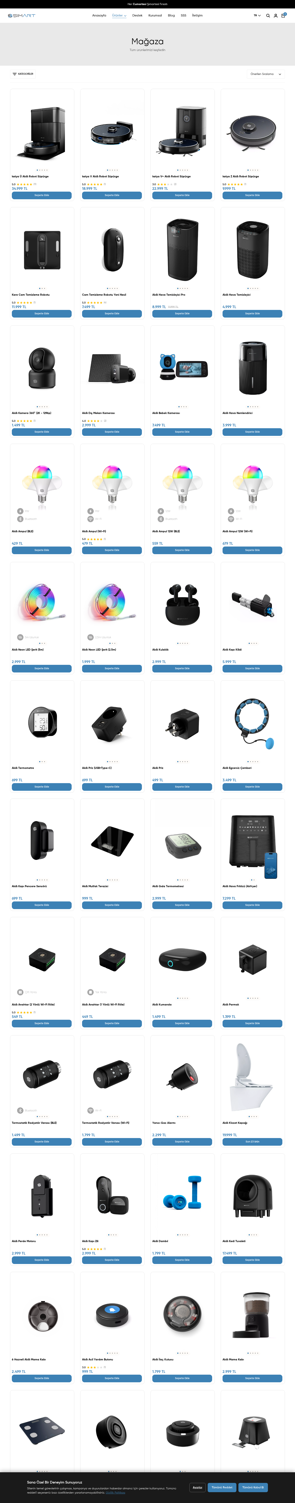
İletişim (197, 15)
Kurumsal (155, 15)
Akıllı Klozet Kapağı (235, 1123)
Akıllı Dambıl (160, 1241)
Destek (137, 15)
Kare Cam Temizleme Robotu (31, 294)
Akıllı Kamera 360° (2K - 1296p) (31, 413)
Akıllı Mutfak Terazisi (95, 886)
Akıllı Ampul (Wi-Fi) (94, 531)
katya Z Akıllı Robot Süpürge (241, 176)
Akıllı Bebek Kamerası (166, 413)
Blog (171, 15)
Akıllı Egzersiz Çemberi (237, 768)
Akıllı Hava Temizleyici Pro (168, 294)
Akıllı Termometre (23, 768)
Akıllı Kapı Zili (90, 1241)
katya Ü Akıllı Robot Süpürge (30, 176)
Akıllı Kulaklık (160, 649)
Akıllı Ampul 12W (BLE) (166, 531)
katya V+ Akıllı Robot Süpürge (171, 176)
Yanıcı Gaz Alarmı (163, 1123)
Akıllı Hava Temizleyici (236, 294)
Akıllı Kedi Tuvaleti (234, 1241)
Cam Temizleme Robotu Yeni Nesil (104, 294)
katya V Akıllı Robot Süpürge (100, 176)
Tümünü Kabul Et (253, 1487)
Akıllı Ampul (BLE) (22, 531)
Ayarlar (197, 1487)
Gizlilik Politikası (115, 1492)
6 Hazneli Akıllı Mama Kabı (29, 1359)
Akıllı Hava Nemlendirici (237, 413)
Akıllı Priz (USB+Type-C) (97, 768)
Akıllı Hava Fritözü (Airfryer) (240, 886)
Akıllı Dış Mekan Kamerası (98, 413)
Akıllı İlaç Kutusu (162, 1359)
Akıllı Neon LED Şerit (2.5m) (99, 649)
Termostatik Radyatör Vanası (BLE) (34, 1123)
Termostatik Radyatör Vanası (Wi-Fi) (105, 1123)
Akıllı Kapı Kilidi (232, 649)
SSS (183, 15)
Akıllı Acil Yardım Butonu (97, 1359)
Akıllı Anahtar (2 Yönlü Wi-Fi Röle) (33, 1004)
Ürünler (117, 15)
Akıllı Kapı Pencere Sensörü (29, 886)
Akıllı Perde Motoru (24, 1241)
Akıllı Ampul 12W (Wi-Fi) (237, 531)
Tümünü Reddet (222, 1487)
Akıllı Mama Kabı (233, 1359)
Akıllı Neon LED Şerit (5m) (28, 649)
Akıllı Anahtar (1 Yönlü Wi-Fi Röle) (103, 1004)
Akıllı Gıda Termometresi (168, 886)
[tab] (37, 170)
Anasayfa (99, 15)
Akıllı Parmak (231, 1004)
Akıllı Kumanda (162, 1004)
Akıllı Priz (157, 768)
